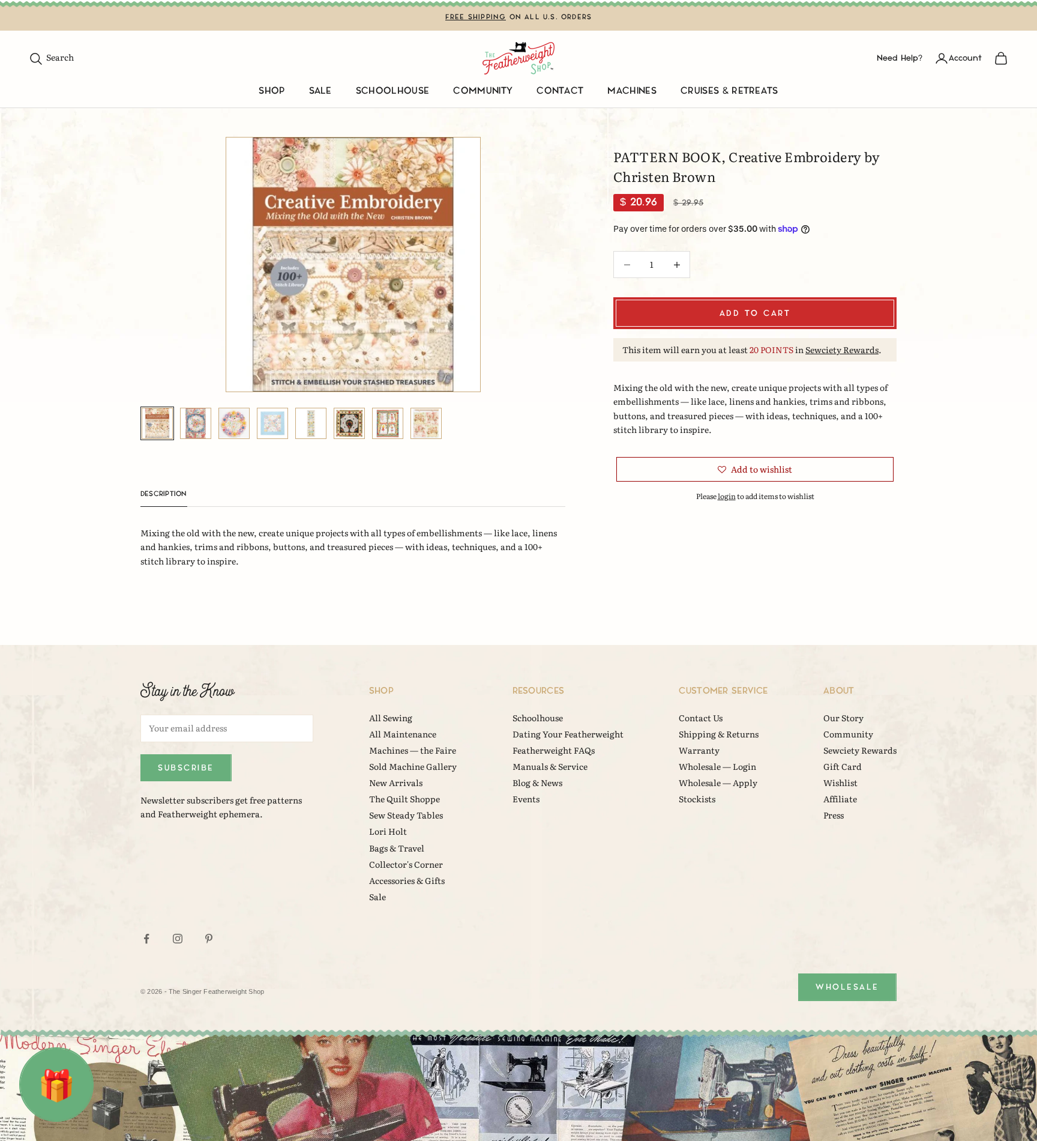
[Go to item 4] (272, 423)
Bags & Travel (396, 848)
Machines (632, 90)
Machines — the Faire (412, 750)
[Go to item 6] (349, 423)
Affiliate (840, 799)
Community (482, 90)
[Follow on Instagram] (178, 939)
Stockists (697, 799)
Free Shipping (475, 17)
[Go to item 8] (426, 423)
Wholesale (847, 987)
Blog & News (537, 782)
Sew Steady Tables (406, 815)
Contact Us (701, 718)
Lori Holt (388, 831)
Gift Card (842, 766)
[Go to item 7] (387, 423)
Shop (271, 90)
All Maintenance (402, 734)
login (727, 496)
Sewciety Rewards (842, 350)
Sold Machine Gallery (413, 766)
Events (526, 799)
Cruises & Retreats (729, 90)
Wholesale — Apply (718, 782)
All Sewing (390, 718)
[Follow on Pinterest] (209, 939)
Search (51, 57)
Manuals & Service (550, 766)
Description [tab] (163, 494)
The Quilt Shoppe (404, 799)
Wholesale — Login (717, 766)
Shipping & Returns (719, 734)
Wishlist (840, 782)
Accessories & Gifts (407, 880)
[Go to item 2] (195, 423)
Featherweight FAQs (553, 750)
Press (833, 815)
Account (965, 58)
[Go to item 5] (311, 423)
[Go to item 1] (157, 423)
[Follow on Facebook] (146, 939)
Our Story (843, 718)
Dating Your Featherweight (568, 734)
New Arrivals (395, 782)
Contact (560, 90)
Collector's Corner (406, 864)
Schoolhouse (393, 90)
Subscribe (186, 768)
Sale (320, 90)
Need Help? (899, 58)
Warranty (699, 750)
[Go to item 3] (234, 423)
